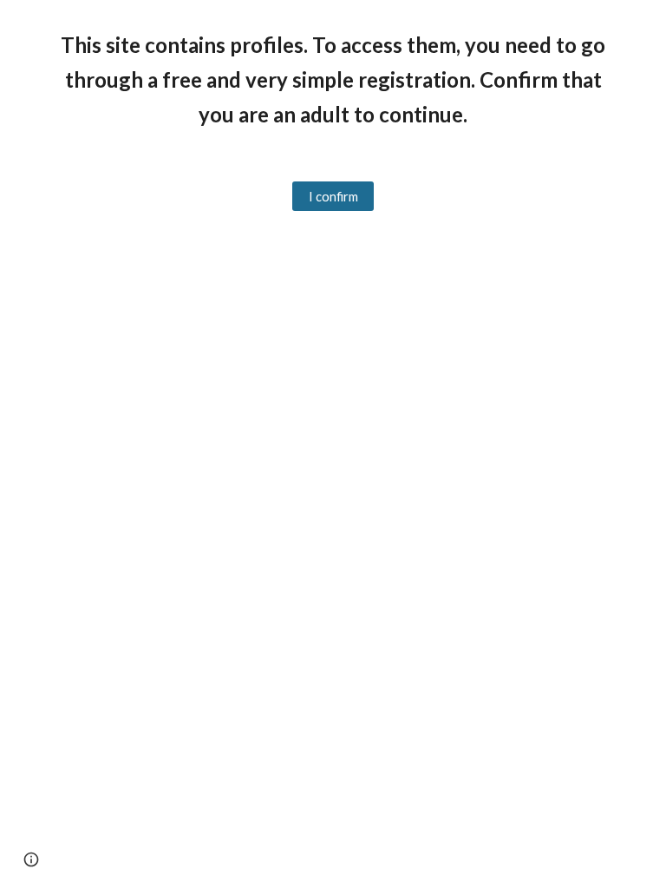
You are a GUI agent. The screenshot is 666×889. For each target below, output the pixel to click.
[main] (333, 80)
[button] (31, 859)
